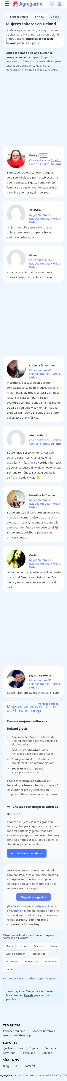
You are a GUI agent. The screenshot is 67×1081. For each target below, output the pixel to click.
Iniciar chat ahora (27, 853)
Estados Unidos (39, 218)
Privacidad (28, 1053)
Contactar (50, 1048)
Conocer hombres (43, 1031)
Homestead (31, 961)
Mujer (11, 227)
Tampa (23, 946)
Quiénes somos (13, 1048)
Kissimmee (51, 961)
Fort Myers (12, 961)
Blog (6, 1066)
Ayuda (34, 1048)
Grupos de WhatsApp (17, 1035)
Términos (9, 1053)
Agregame (30, 4)
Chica (31, 462)
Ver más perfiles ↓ (49, 703)
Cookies (47, 1053)
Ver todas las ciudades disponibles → (29, 978)
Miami (9, 946)
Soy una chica (48, 517)
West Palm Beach (15, 953)
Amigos (43, 692)
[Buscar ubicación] (52, 3)
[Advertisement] (33, 109)
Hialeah (54, 946)
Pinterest (29, 1066)
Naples (10, 969)
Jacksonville (38, 953)
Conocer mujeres (14, 1031)
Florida (44, 164)
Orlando (38, 946)
